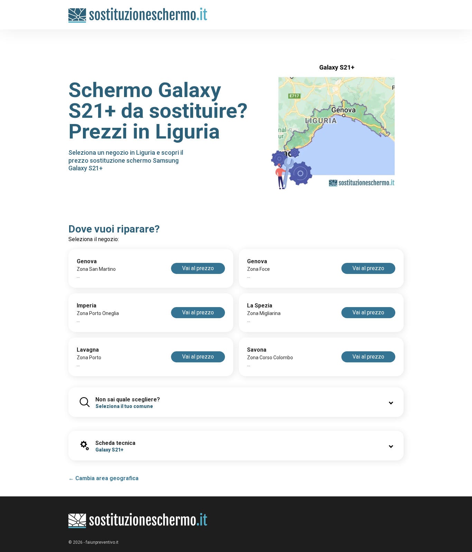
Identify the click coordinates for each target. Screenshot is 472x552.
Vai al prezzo (198, 268)
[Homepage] (138, 11)
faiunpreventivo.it (102, 542)
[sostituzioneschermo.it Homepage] (138, 521)
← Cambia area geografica (103, 478)
